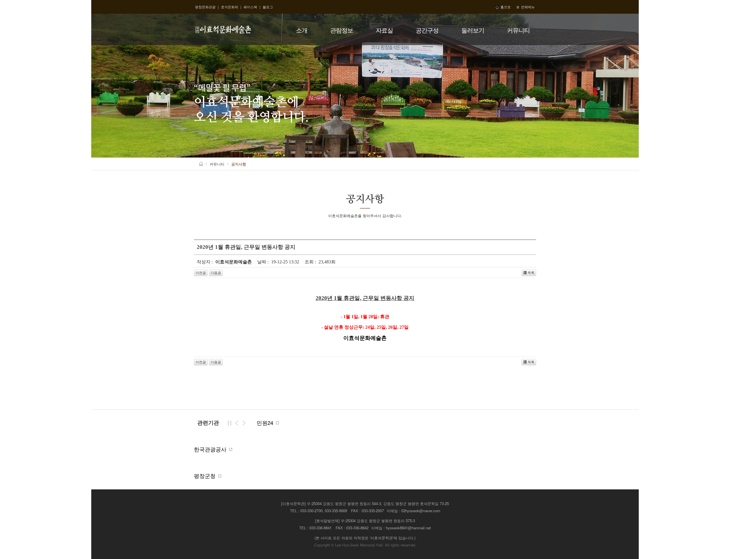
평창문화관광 (205, 6)
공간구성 (427, 30)
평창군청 (206, 475)
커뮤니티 (518, 30)
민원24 (266, 422)
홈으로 (505, 6)
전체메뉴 (527, 6)
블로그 (268, 6)
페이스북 (250, 6)
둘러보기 (472, 30)
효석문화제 (229, 6)
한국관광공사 (211, 449)
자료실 (384, 30)
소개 (301, 30)
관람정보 (341, 30)
